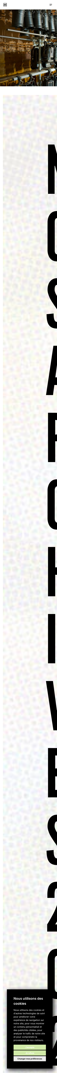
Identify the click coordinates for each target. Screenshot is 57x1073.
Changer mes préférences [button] (29, 1058)
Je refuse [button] (29, 1053)
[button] (51, 4)
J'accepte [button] (29, 1047)
